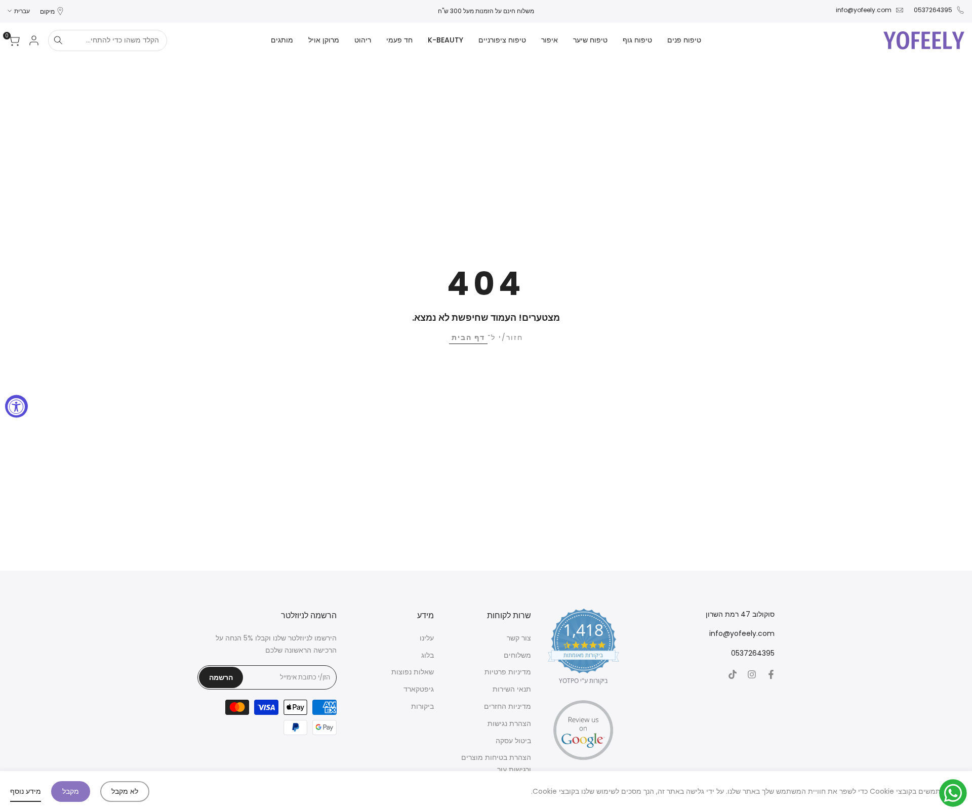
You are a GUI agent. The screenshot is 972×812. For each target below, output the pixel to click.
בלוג (427, 655)
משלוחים (517, 655)
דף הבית (468, 337)
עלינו (427, 638)
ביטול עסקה (513, 741)
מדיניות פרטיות (507, 672)
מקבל (70, 791)
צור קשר (519, 638)
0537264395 (933, 10)
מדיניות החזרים (507, 706)
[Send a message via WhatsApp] (953, 793)
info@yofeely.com (864, 10)
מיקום (47, 11)
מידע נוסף (25, 791)
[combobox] (117, 40)
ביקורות (422, 706)
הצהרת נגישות (509, 723)
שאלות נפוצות (412, 672)
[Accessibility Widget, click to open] (16, 406)
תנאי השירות (512, 689)
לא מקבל (124, 791)
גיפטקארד (418, 689)
